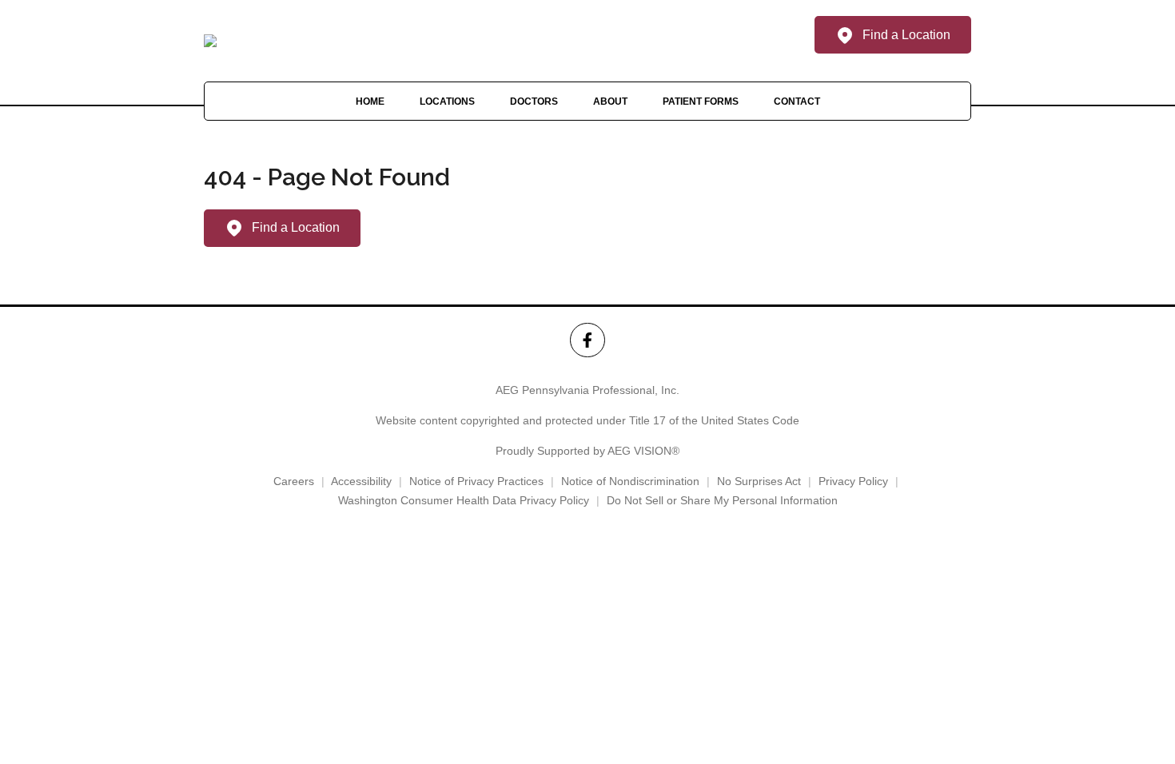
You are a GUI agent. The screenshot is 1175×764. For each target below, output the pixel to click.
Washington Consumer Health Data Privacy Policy (463, 500)
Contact (797, 101)
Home (370, 101)
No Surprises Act (759, 481)
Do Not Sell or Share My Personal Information (722, 500)
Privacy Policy (853, 481)
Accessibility (361, 481)
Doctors (534, 101)
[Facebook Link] (587, 340)
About (610, 101)
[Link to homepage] (210, 40)
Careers (293, 481)
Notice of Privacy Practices (476, 481)
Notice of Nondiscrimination (630, 481)
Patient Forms (701, 101)
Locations (447, 101)
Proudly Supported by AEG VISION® (587, 450)
